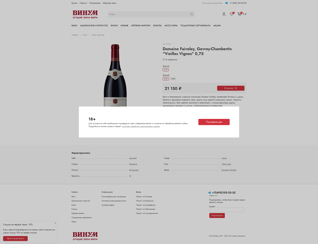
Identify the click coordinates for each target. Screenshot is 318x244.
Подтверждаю (214, 122)
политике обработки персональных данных (141, 126)
